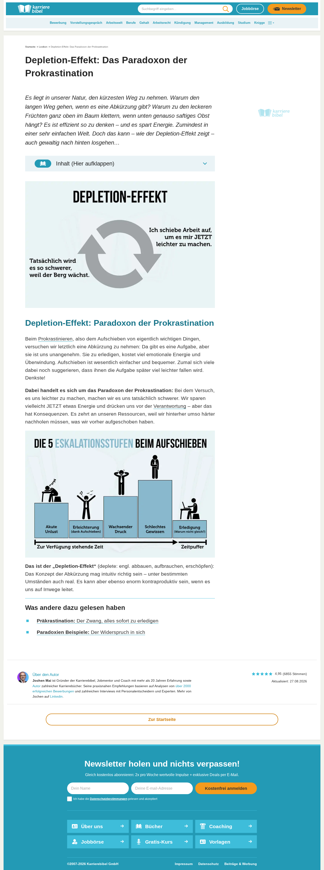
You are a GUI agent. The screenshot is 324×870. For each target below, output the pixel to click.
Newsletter (291, 9)
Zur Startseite (162, 719)
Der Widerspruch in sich (91, 632)
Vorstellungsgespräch (86, 22)
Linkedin (56, 696)
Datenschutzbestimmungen (108, 799)
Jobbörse (250, 9)
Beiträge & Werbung (240, 864)
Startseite (30, 46)
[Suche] (225, 9)
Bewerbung (58, 22)
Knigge (259, 22)
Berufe (131, 22)
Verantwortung (169, 406)
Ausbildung (225, 22)
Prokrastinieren (55, 338)
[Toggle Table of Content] (120, 163)
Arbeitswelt (114, 22)
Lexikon (43, 46)
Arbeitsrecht (162, 22)
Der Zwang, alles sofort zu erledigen (97, 620)
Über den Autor (45, 674)
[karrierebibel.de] (34, 9)
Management (203, 22)
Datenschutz (208, 864)
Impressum (184, 864)
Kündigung (182, 22)
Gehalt (144, 22)
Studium (244, 22)
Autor (36, 686)
